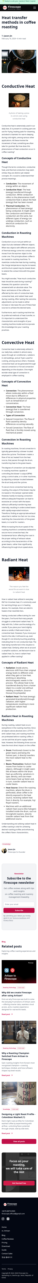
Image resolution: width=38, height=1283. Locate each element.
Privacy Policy (8, 920)
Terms (4, 1269)
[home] (12, 7)
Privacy (10, 1269)
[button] (34, 7)
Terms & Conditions (19, 918)
